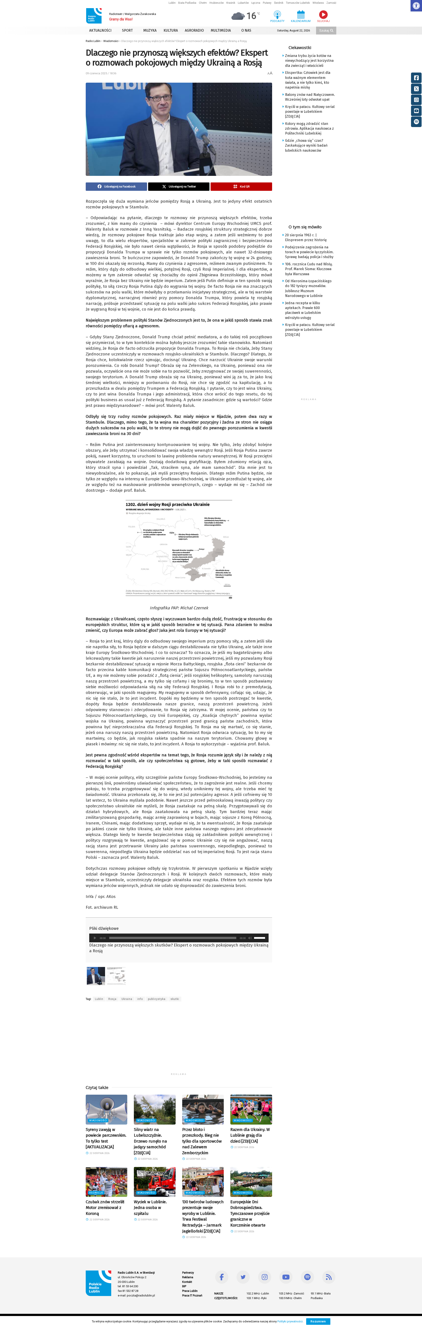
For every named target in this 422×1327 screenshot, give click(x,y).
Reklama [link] (187, 1277)
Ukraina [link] (127, 999)
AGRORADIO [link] (194, 30)
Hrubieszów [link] (216, 2)
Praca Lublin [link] (190, 1290)
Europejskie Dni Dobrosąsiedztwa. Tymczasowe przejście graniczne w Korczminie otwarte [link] (249, 1213)
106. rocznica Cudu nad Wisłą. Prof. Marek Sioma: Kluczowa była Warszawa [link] (309, 269)
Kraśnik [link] (230, 2)
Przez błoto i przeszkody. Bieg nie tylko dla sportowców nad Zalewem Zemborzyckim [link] (202, 1141)
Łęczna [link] (255, 2)
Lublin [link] (172, 2)
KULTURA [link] (171, 30)
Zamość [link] (331, 2)
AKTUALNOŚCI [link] (100, 30)
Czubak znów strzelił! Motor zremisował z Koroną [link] (105, 1207)
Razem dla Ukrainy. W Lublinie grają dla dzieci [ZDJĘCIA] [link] (250, 1135)
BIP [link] (184, 1286)
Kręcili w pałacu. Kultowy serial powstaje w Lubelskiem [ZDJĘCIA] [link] (310, 112)
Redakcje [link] (96, 1192)
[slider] (260, 937)
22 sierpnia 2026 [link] (99, 1153)
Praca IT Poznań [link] (192, 1295)
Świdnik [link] (278, 2)
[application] (179, 938)
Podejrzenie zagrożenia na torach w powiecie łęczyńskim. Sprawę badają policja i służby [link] (309, 252)
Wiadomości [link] (98, 1120)
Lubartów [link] (243, 2)
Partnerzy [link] (188, 1272)
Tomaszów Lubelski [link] (298, 2)
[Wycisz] (250, 938)
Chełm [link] (203, 2)
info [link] (140, 999)
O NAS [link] (246, 30)
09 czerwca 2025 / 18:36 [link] (101, 73)
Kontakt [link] (187, 1281)
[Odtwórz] (95, 938)
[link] (416, 5)
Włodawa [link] (318, 2)
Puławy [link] (267, 2)
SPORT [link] (127, 30)
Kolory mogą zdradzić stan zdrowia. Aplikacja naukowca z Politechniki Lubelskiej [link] (309, 129)
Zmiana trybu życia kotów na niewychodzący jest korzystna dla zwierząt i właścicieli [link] (309, 61)
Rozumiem (318, 1321)
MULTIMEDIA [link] (221, 30)
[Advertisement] (179, 1040)
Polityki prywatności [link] (290, 1321)
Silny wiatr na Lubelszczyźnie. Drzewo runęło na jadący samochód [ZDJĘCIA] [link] (150, 1141)
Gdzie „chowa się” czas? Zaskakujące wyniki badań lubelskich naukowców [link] (306, 145)
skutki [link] (175, 999)
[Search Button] (332, 31)
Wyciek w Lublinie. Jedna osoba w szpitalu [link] (150, 1207)
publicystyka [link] (157, 999)
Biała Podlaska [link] (187, 2)
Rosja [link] (112, 999)
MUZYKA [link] (149, 30)
